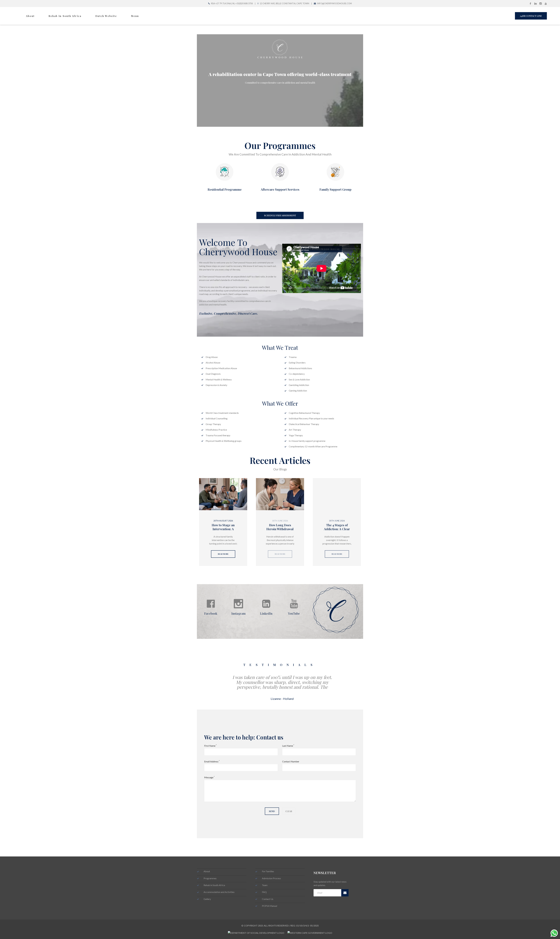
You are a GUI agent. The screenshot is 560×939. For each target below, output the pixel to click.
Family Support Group (335, 189)
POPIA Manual (269, 905)
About (30, 16)
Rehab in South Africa (65, 16)
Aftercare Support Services (280, 189)
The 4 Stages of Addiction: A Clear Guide (337, 529)
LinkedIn (266, 613)
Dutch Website (106, 16)
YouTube (294, 613)
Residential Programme (225, 189)
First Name (210, 745)
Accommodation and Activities (219, 892)
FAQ (264, 892)
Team (264, 885)
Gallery (207, 899)
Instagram (238, 613)
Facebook (210, 613)
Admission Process (271, 878)
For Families (268, 871)
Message (209, 777)
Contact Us (267, 899)
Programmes (210, 878)
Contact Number (290, 761)
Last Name (288, 745)
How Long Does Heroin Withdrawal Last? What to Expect (280, 531)
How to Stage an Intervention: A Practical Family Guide (223, 531)
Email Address (212, 761)
